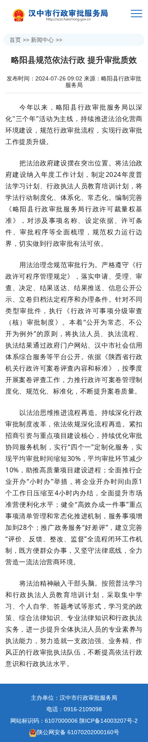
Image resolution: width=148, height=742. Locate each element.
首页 (15, 40)
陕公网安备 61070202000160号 (78, 732)
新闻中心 (42, 40)
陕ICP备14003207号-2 (108, 720)
